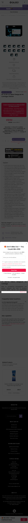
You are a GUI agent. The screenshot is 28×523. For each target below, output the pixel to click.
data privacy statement (7, 263)
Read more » (23, 292)
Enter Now (14, 270)
